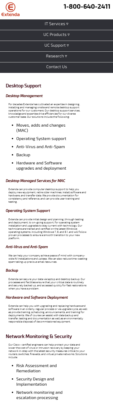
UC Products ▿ (56, 34)
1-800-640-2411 (87, 6)
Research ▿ (56, 56)
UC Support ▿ (56, 45)
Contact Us (56, 66)
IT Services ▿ (56, 23)
